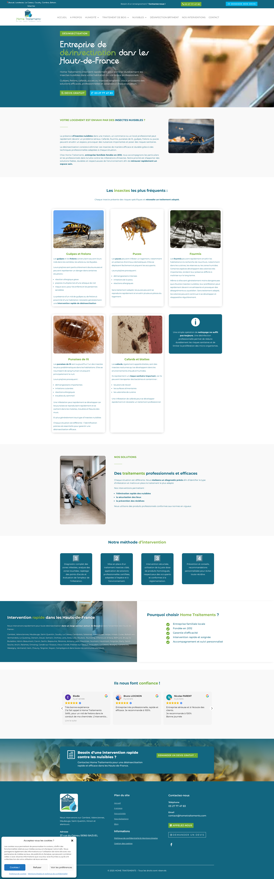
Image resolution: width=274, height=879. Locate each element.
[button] (72, 840)
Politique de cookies (17, 874)
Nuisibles (138, 17)
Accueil (62, 17)
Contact (214, 17)
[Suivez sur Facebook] (171, 845)
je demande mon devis (242, 4)
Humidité (90, 17)
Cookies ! (15, 867)
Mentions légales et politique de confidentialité (48, 874)
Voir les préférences (61, 867)
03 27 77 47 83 (192, 4)
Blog (116, 824)
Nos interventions (194, 17)
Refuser (37, 867)
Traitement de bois (114, 17)
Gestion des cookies (123, 843)
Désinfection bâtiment (164, 17)
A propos (76, 17)
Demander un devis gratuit (176, 755)
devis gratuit (75, 93)
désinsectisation (74, 33)
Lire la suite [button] (70, 720)
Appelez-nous (182, 825)
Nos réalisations (121, 819)
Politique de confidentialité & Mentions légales (136, 838)
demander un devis (188, 834)
